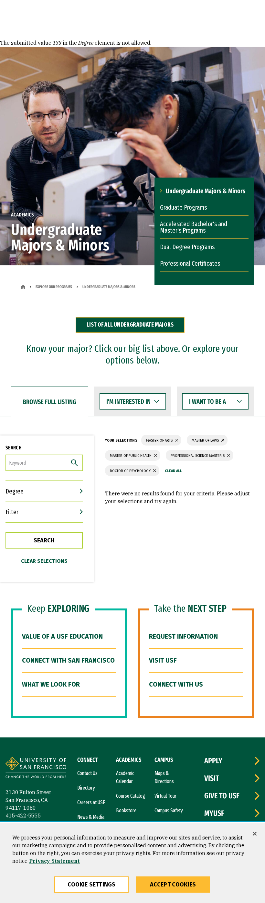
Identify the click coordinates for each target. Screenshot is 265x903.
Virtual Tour (165, 796)
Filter (11, 512)
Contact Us (87, 773)
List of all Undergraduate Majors (130, 324)
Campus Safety (168, 810)
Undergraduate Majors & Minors (205, 191)
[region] (132, 863)
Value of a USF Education (62, 636)
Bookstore (126, 810)
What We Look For (51, 684)
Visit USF (163, 660)
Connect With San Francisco (68, 660)
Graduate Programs (183, 207)
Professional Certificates (190, 263)
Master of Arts (160, 440)
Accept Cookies (173, 884)
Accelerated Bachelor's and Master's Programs (193, 227)
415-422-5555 (23, 815)
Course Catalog (130, 796)
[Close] (255, 834)
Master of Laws (206, 440)
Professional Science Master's (198, 456)
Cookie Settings (92, 884)
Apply (213, 761)
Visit (211, 778)
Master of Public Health (131, 456)
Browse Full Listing (49, 402)
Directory (86, 788)
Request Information (183, 636)
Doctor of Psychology (131, 471)
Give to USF (221, 796)
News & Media (90, 817)
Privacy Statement (54, 861)
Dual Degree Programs (187, 247)
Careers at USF (91, 802)
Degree (14, 491)
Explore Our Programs (54, 287)
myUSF (214, 813)
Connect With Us (176, 684)
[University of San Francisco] (35, 768)
